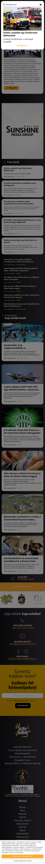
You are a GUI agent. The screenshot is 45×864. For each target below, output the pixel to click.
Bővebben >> (22, 46)
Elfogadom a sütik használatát (22, 856)
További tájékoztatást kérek (22, 861)
